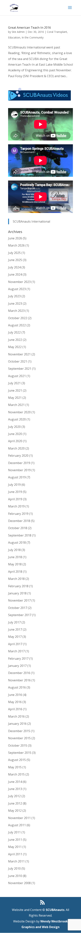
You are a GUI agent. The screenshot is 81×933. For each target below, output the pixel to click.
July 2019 (14, 485)
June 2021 (15, 390)
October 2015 (17, 745)
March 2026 (16, 245)
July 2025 (14, 253)
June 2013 (15, 789)
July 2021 (14, 383)
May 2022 (15, 347)
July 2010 (14, 868)
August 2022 (17, 325)
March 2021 (16, 405)
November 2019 (19, 470)
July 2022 (14, 332)
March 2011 (16, 861)
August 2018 (17, 542)
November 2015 (19, 738)
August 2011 (17, 825)
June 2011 (15, 840)
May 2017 (15, 637)
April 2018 (15, 571)
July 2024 (14, 267)
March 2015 (16, 774)
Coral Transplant (57, 32)
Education (14, 37)
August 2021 (17, 376)
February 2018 (18, 586)
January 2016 (17, 724)
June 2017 (15, 629)
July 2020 (14, 427)
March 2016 (16, 716)
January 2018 (17, 593)
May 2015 (15, 767)
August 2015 (17, 760)
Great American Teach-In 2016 (29, 27)
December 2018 (19, 521)
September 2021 (19, 369)
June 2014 (15, 782)
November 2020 (19, 412)
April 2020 (15, 441)
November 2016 (19, 680)
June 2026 (15, 238)
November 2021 (19, 354)
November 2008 (19, 883)
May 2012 (15, 810)
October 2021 (17, 361)
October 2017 (17, 608)
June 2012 (15, 803)
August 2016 (17, 687)
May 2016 (15, 702)
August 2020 (17, 419)
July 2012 (14, 796)
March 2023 (16, 311)
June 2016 (15, 695)
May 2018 (15, 564)
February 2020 (18, 455)
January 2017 (17, 666)
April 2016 (15, 709)
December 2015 (19, 731)
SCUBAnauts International (31, 221)
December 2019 (19, 463)
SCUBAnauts (55, 910)
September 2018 (19, 535)
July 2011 (14, 832)
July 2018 (14, 550)
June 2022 (15, 340)
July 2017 (14, 622)
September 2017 (19, 615)
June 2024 (15, 274)
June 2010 (15, 876)
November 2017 (19, 600)
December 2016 (19, 673)
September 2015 (19, 753)
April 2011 (15, 854)
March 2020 (16, 448)
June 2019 (15, 492)
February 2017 (18, 658)
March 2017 (16, 651)
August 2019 (17, 477)
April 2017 (15, 644)
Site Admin (18, 32)
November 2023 (19, 282)
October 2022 (17, 318)
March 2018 (16, 579)
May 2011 (15, 847)
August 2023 (17, 289)
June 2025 (15, 260)
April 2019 (15, 499)
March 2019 (16, 506)
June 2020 (15, 434)
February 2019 (18, 514)
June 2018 (15, 557)
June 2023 (15, 303)
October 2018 (17, 528)
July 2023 (14, 296)
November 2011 (19, 818)
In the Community (33, 37)
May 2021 (15, 398)
